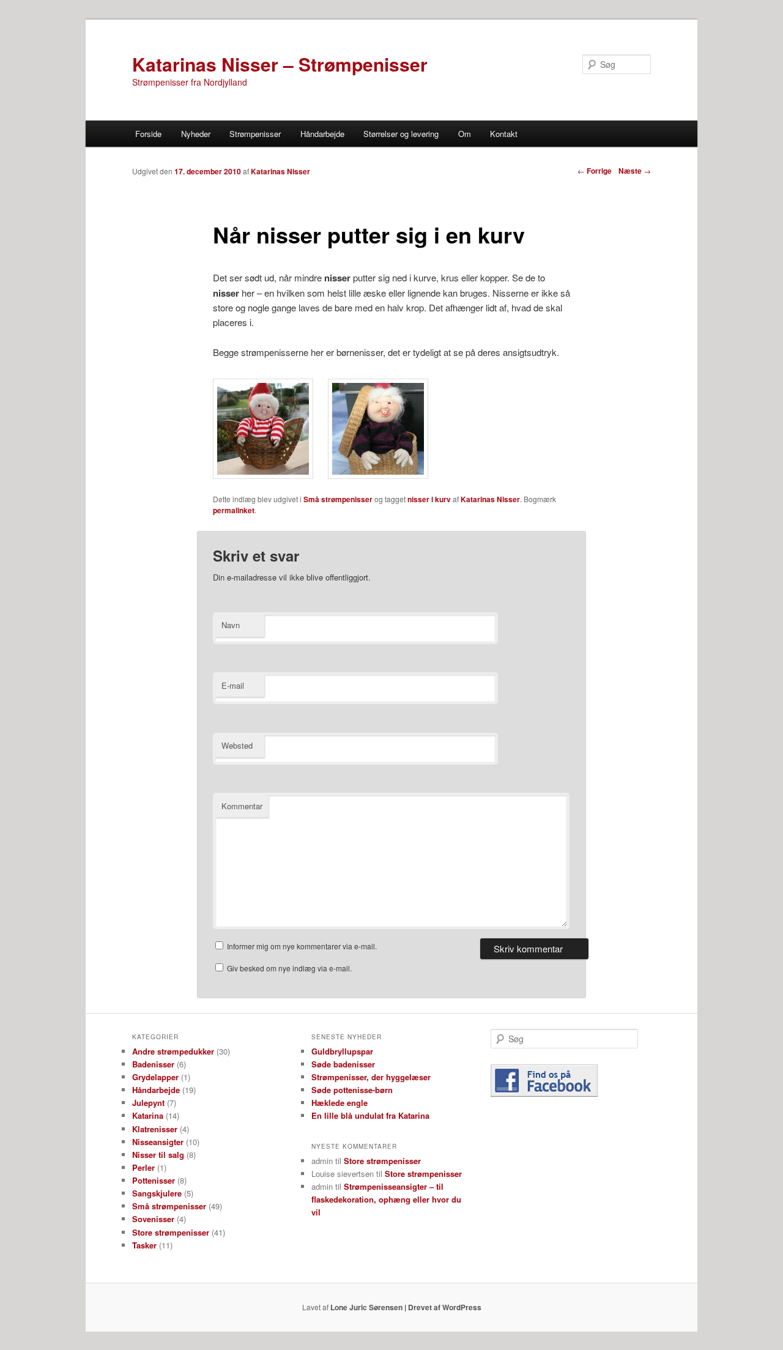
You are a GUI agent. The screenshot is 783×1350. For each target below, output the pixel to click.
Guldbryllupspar (342, 1051)
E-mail (232, 685)
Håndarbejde (322, 133)
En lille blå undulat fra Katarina (370, 1115)
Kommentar (241, 806)
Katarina (147, 1115)
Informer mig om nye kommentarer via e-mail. (302, 946)
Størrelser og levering (401, 133)
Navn (230, 625)
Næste (634, 170)
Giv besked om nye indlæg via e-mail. (289, 968)
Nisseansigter (158, 1142)
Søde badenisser (343, 1064)
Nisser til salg (158, 1154)
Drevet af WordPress (444, 1307)
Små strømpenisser (338, 499)
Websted (237, 745)
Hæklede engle (339, 1102)
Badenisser (153, 1064)
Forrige (594, 170)
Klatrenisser (154, 1129)
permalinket (233, 510)
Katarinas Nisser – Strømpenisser (280, 64)
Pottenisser (153, 1180)
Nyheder (195, 133)
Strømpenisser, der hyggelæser (371, 1077)
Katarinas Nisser (490, 499)
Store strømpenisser (170, 1232)
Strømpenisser (255, 133)
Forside (148, 133)
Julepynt (148, 1102)
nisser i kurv (429, 499)
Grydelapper (155, 1077)
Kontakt (504, 133)
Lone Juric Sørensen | (369, 1307)
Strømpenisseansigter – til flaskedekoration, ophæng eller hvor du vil (386, 1199)
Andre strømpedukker (173, 1051)
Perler (143, 1167)
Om (464, 133)
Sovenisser (153, 1219)
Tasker (144, 1245)
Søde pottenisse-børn (352, 1090)
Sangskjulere (157, 1193)
